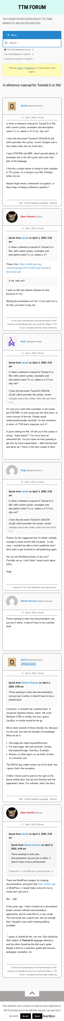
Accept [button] (25, 1016)
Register (30, 68)
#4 (22, 482)
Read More (49, 1016)
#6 (22, 673)
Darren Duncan (29, 601)
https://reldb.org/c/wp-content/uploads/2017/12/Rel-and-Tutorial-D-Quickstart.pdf (28, 268)
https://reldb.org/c (47, 884)
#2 (22, 228)
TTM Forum (32, 7)
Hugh (23, 470)
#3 (22, 353)
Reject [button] (37, 1016)
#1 (22, 117)
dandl (24, 105)
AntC (23, 341)
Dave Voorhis (28, 216)
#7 (22, 824)
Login (19, 68)
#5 (22, 613)
